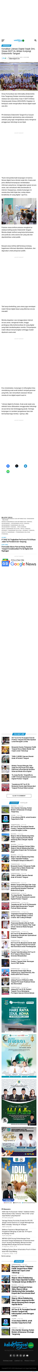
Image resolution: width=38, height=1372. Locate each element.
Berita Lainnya (6, 1256)
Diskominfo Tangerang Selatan (13, 525)
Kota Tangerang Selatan (10, 528)
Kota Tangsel (26, 528)
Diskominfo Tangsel (9, 527)
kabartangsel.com (14, 58)
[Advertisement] (19, 19)
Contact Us (18, 1361)
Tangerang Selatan (23, 532)
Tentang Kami (7, 1361)
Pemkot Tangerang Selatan (12, 530)
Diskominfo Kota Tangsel (21, 523)
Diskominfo (6, 523)
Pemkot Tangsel (29, 530)
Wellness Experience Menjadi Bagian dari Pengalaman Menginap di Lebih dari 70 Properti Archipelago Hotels (17, 1231)
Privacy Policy (29, 1361)
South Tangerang (8, 532)
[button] (19, 211)
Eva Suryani (22, 527)
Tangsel (5, 534)
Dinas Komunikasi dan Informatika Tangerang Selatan (18, 519)
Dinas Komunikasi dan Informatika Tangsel (17, 521)
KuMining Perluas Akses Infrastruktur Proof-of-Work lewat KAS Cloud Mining (19, 1250)
